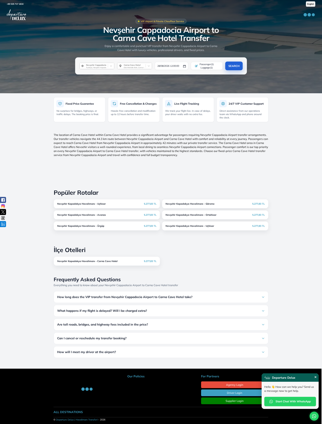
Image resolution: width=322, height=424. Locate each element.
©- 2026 (79, 419)
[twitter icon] (3, 212)
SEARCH (233, 66)
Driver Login (234, 392)
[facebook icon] (3, 200)
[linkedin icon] (3, 224)
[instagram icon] (3, 206)
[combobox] (84, 66)
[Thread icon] (3, 218)
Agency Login (234, 384)
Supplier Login (235, 401)
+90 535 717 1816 (15, 4)
